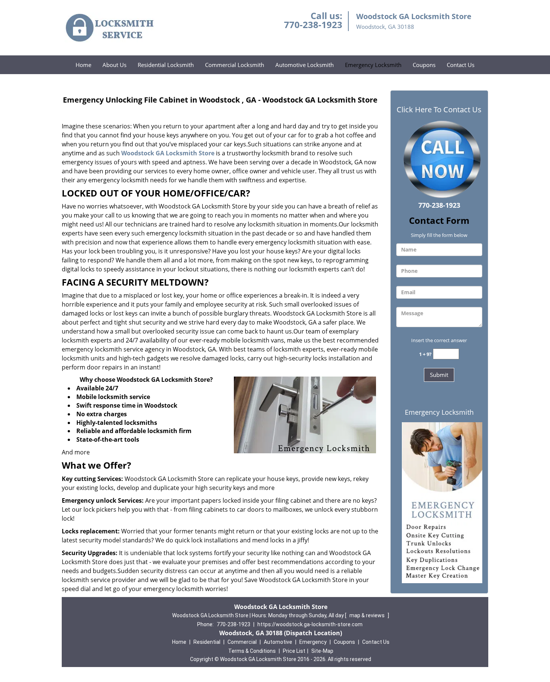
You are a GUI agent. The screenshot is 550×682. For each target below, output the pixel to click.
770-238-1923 (313, 24)
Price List (294, 651)
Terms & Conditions (252, 651)
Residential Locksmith (166, 64)
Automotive (278, 642)
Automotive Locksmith (304, 64)
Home (83, 64)
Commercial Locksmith (234, 64)
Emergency (313, 642)
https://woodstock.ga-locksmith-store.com (310, 624)
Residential (206, 642)
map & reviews (367, 615)
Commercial (242, 642)
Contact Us (460, 64)
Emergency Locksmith (373, 64)
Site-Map (322, 651)
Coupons (424, 64)
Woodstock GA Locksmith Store (167, 153)
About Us (114, 64)
